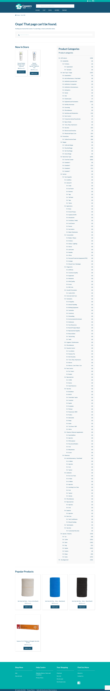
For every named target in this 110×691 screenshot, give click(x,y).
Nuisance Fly (71, 354)
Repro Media (68, 122)
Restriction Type (67, 156)
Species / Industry (67, 533)
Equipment (71, 275)
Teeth (69, 339)
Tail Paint (70, 197)
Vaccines (67, 127)
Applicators (69, 206)
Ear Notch (71, 188)
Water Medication (73, 232)
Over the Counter (69, 159)
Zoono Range (68, 153)
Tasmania (68, 69)
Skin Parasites (72, 356)
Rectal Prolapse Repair (74, 327)
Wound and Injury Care (70, 133)
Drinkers (70, 240)
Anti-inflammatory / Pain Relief (72, 78)
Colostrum (71, 313)
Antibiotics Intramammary (71, 87)
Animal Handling (72, 304)
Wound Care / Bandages (74, 264)
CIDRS (70, 380)
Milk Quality (71, 281)
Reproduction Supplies (74, 330)
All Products (64, 58)
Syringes (70, 261)
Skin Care (68, 516)
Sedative (68, 510)
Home (37, 10)
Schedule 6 (67, 168)
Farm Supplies (68, 177)
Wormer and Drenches (70, 130)
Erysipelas (71, 406)
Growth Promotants (71, 290)
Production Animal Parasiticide (72, 119)
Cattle (66, 539)
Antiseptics (67, 90)
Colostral (70, 400)
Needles (70, 252)
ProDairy (67, 64)
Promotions (66, 136)
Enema (70, 383)
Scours (70, 284)
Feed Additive (71, 435)
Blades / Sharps (72, 238)
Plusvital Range (68, 148)
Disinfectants (68, 98)
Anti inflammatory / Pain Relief (74, 458)
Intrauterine (71, 217)
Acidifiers (68, 180)
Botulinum (71, 391)
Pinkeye (70, 409)
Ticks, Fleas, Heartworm (71, 124)
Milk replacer (71, 441)
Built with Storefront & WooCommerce (47, 690)
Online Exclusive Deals (70, 139)
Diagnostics (69, 267)
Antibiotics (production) (71, 81)
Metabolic (71, 278)
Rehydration (71, 449)
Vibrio (70, 429)
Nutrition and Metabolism (71, 113)
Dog (50, 10)
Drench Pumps (72, 211)
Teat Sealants (69, 525)
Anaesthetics (68, 75)
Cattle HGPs (71, 293)
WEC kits (70, 287)
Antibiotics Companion (70, 84)
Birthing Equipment (73, 307)
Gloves (70, 246)
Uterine (70, 496)
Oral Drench (71, 223)
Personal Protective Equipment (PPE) (77, 258)
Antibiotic (69, 472)
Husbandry (69, 298)
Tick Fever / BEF (72, 426)
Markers (70, 191)
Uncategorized (64, 559)
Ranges (64, 142)
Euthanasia (71, 322)
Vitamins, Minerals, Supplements (74, 432)
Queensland (69, 66)
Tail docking (71, 336)
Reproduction (69, 377)
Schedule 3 (67, 162)
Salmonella (71, 417)
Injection (70, 438)
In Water (70, 461)
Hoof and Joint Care (71, 296)
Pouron (70, 226)
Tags (69, 194)
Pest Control (68, 116)
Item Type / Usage (67, 72)
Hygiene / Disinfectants (72, 342)
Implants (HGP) (72, 214)
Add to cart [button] (21, 71)
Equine (70, 403)
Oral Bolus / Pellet (73, 220)
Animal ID (69, 182)
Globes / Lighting (72, 243)
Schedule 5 (67, 165)
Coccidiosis (71, 351)
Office (70, 255)
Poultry (70, 414)
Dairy (66, 542)
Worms (70, 362)
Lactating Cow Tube (73, 487)
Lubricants (71, 249)
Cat (44, 10)
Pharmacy (67, 455)
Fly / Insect (71, 371)
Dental (66, 93)
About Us (80, 673)
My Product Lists (61, 682)
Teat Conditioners (73, 519)
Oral (69, 446)
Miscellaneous (68, 110)
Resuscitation (71, 333)
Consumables (69, 235)
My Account (60, 679)
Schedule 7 (67, 171)
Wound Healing (72, 522)
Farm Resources (72, 325)
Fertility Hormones (69, 104)
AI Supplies (71, 301)
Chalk (69, 185)
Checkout (59, 673)
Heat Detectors (72, 385)
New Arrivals (18, 676)
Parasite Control (70, 348)
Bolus (69, 209)
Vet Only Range (68, 151)
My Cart (59, 676)
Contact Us (80, 676)
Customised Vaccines (73, 530)
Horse (57, 10)
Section (64, 174)
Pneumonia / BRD (72, 412)
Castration (71, 310)
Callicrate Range (69, 145)
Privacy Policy (39, 677)
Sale (16, 673)
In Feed (70, 478)
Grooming (67, 107)
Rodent (70, 374)
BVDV (70, 394)
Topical (70, 470)
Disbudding (71, 316)
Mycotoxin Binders (73, 443)
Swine (64, 10)
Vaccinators (71, 229)
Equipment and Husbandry (71, 101)
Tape (69, 200)
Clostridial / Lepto (73, 397)
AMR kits (70, 269)
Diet (66, 95)
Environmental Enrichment (75, 319)
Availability (65, 61)
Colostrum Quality (73, 272)
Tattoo (70, 203)
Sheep (69, 420)
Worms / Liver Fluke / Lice (75, 365)
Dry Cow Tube (72, 475)
